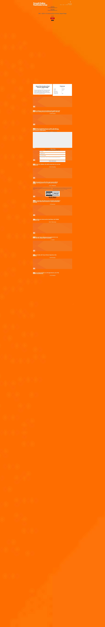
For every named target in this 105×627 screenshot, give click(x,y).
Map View (49, 131)
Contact (70, 4)
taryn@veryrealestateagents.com (52, 7)
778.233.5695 (52, 9)
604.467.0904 (70, 3)
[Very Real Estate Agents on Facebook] (70, 2)
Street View (54, 131)
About (64, 4)
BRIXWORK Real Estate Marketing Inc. (56, 190)
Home (61, 4)
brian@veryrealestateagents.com (52, 10)
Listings (66, 4)
